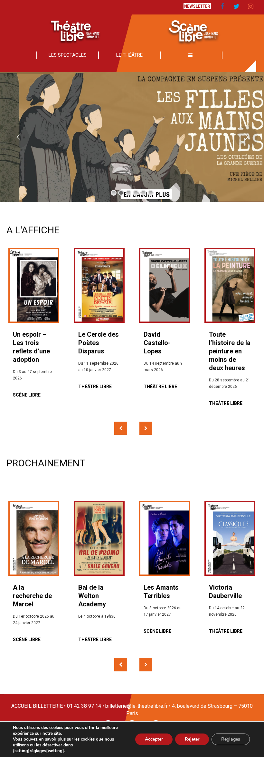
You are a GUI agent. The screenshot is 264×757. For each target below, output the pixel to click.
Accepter (154, 739)
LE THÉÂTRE (129, 55)
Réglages (230, 739)
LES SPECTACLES (68, 55)
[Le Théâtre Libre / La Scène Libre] (132, 29)
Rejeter (192, 739)
